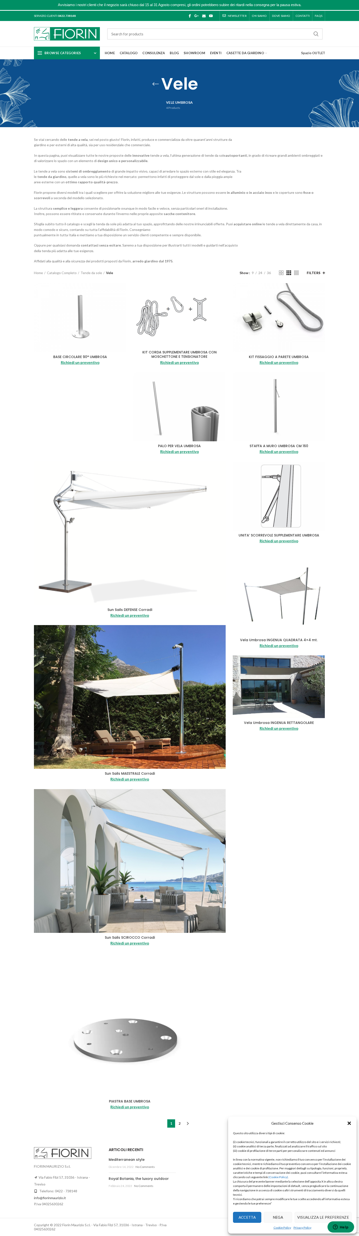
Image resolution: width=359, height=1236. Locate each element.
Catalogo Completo (62, 273)
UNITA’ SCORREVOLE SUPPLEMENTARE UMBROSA (279, 535)
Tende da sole (91, 273)
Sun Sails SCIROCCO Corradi (130, 937)
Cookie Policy (282, 1227)
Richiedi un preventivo (80, 362)
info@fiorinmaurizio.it (50, 1198)
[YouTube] (211, 16)
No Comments (145, 1167)
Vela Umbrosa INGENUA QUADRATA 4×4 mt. (278, 640)
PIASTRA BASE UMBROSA (129, 1101)
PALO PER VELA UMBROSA (179, 446)
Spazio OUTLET (313, 53)
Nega (278, 1217)
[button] (349, 1123)
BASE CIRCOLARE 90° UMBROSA (80, 357)
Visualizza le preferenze (323, 1217)
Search (316, 34)
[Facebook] (190, 16)
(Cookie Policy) (278, 1177)
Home (38, 273)
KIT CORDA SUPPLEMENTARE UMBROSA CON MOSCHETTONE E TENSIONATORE (179, 354)
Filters (314, 273)
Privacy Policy (302, 1227)
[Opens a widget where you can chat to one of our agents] (340, 1227)
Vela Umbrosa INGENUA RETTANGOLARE (279, 723)
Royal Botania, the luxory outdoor (139, 1178)
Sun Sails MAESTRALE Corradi (130, 773)
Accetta (247, 1217)
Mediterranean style (127, 1159)
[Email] (204, 16)
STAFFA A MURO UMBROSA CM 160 (279, 446)
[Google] (197, 16)
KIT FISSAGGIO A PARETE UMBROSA (279, 357)
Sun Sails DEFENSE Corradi (129, 610)
